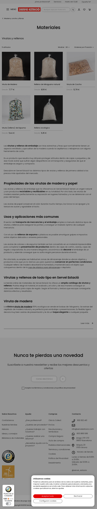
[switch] (8, 503)
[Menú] (12, 486)
